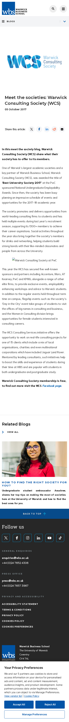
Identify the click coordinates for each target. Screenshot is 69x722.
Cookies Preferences (17, 626)
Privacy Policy (13, 615)
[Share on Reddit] (54, 129)
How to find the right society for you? (34, 484)
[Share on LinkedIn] (47, 129)
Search (53, 9)
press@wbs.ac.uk (12, 580)
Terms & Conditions (16, 609)
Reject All (50, 704)
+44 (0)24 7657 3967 (15, 585)
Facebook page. (52, 385)
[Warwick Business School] (14, 8)
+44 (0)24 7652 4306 (15, 562)
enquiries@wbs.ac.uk (15, 557)
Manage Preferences (34, 714)
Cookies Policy (13, 621)
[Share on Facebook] (39, 129)
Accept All (19, 704)
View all (13, 432)
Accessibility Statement (20, 604)
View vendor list (13, 695)
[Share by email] (62, 129)
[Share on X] (31, 129)
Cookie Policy (31, 695)
